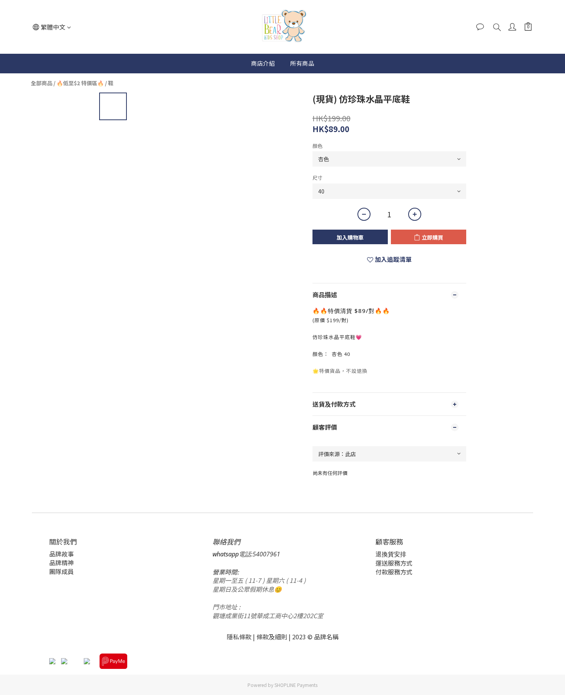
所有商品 (302, 63)
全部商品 (41, 83)
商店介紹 (263, 63)
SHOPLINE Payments (295, 685)
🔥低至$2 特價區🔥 (80, 83)
